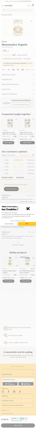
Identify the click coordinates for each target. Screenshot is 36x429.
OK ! (27, 223)
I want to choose (9, 223)
